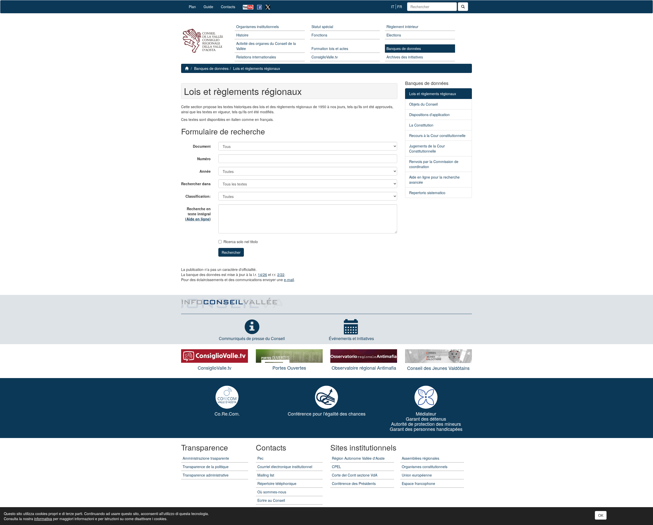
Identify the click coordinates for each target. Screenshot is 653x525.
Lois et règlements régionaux (256, 68)
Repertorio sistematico (427, 192)
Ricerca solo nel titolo (240, 241)
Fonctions (319, 35)
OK (600, 515)
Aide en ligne (197, 218)
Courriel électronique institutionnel (284, 466)
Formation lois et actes (329, 48)
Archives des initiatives (404, 56)
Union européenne (417, 475)
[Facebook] (257, 6)
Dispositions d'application (429, 114)
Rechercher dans (196, 183)
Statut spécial (322, 26)
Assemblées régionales (420, 458)
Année (205, 171)
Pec (260, 458)
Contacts (228, 6)
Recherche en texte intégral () (198, 213)
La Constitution (421, 125)
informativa (43, 518)
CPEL (336, 466)
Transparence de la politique (206, 466)
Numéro (204, 158)
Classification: (198, 196)
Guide (208, 6)
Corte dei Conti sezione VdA (354, 475)
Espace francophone (418, 483)
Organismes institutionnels (257, 26)
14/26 (262, 274)
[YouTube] (246, 6)
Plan (192, 6)
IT (392, 6)
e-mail (289, 279)
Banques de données (403, 48)
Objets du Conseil (423, 104)
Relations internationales (256, 56)
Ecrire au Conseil (271, 500)
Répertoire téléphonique (276, 483)
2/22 (280, 274)
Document (202, 146)
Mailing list (265, 475)
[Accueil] (202, 41)
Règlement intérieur (402, 26)
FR (399, 6)
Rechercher (231, 252)
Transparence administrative (206, 475)
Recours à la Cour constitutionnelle (437, 135)
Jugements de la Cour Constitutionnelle (427, 148)
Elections (393, 35)
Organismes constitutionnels (424, 466)
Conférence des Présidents (354, 483)
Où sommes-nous (271, 491)
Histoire (242, 35)
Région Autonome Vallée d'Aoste (358, 458)
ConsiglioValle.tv (324, 56)
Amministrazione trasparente (206, 458)
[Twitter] (266, 6)
